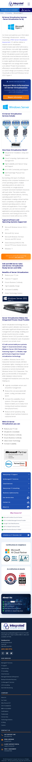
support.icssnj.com (9, 746)
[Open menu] (29, 4)
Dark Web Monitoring (7, 688)
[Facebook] (2, 653)
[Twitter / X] (11, 653)
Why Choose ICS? (6, 703)
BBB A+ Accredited (6, 708)
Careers (3, 725)
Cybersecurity (5, 668)
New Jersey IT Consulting (11, 488)
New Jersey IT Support (10, 474)
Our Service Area (8, 497)
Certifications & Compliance (16, 545)
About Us (6, 507)
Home (1, 13)
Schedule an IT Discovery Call (12, 535)
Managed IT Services (6, 663)
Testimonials (4, 714)
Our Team (4, 700)
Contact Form (7, 741)
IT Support (4, 665)
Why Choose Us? (16, 513)
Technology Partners (6, 719)
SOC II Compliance (6, 705)
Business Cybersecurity (10, 493)
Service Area (4, 717)
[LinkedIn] (7, 653)
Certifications (4, 711)
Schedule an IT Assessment (10, 10)
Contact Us (6, 502)
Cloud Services (8, 483)
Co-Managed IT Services (7, 682)
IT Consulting (8, 13)
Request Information (16, 97)
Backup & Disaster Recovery (8, 679)
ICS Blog (3, 722)
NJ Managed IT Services (10, 479)
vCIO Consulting (5, 685)
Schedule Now (8, 751)
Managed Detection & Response (10, 676)
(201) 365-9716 (6, 649)
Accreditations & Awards (16, 569)
